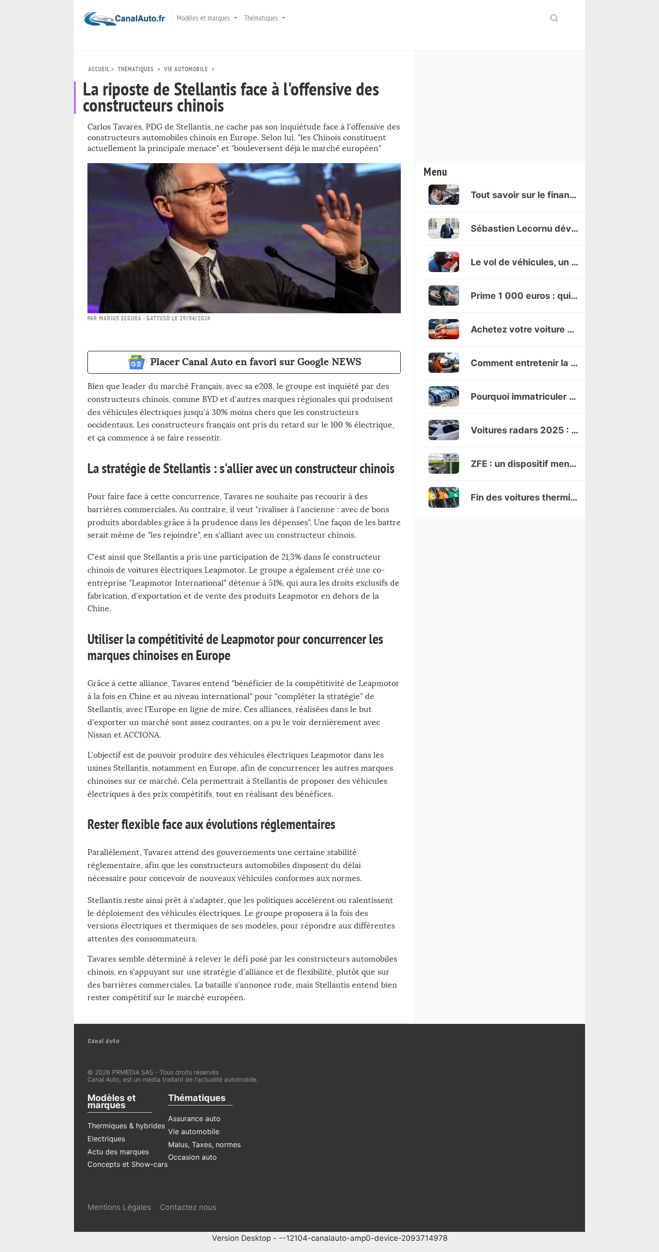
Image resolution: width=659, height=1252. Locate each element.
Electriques (106, 1138)
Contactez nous (188, 1207)
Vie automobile (186, 69)
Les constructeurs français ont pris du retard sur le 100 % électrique (264, 425)
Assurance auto (194, 1118)
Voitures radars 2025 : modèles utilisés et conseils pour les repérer (524, 430)
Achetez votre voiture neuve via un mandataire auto (524, 329)
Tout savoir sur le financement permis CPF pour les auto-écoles (524, 195)
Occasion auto (192, 1157)
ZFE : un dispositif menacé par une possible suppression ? (524, 463)
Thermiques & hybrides (126, 1125)
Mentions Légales (119, 1207)
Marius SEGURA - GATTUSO (134, 318)
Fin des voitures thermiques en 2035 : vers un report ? (524, 497)
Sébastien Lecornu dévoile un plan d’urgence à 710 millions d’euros (524, 228)
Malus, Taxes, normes (204, 1144)
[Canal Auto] (119, 18)
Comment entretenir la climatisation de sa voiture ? (524, 363)
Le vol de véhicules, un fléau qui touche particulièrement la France (524, 262)
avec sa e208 (249, 386)
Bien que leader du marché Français (154, 386)
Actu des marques (118, 1151)
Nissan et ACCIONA (123, 735)
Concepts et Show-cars (127, 1164)
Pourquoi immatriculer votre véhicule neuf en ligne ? (524, 396)
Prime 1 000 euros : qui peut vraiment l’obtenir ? (524, 295)
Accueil (98, 69)
